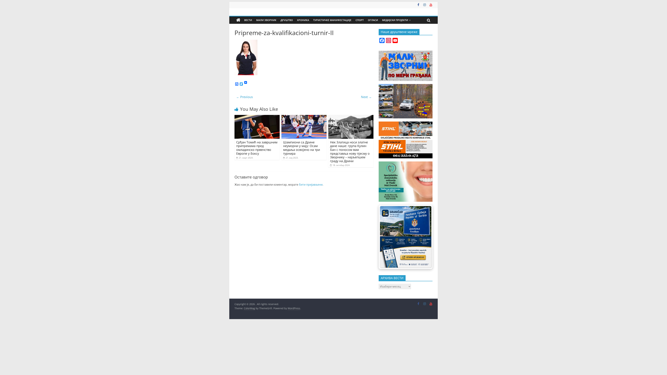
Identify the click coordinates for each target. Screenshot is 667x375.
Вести (248, 20)
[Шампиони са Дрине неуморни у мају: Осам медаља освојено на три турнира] (304, 117)
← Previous (244, 97)
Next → (366, 97)
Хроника (303, 20)
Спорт (360, 20)
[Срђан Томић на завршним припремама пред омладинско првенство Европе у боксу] (257, 117)
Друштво (287, 20)
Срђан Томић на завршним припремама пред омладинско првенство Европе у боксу (256, 148)
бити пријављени (311, 184)
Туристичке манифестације (332, 20)
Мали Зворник (266, 20)
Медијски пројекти (395, 20)
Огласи (373, 20)
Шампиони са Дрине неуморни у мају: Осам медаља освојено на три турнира (301, 148)
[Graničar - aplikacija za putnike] (406, 237)
